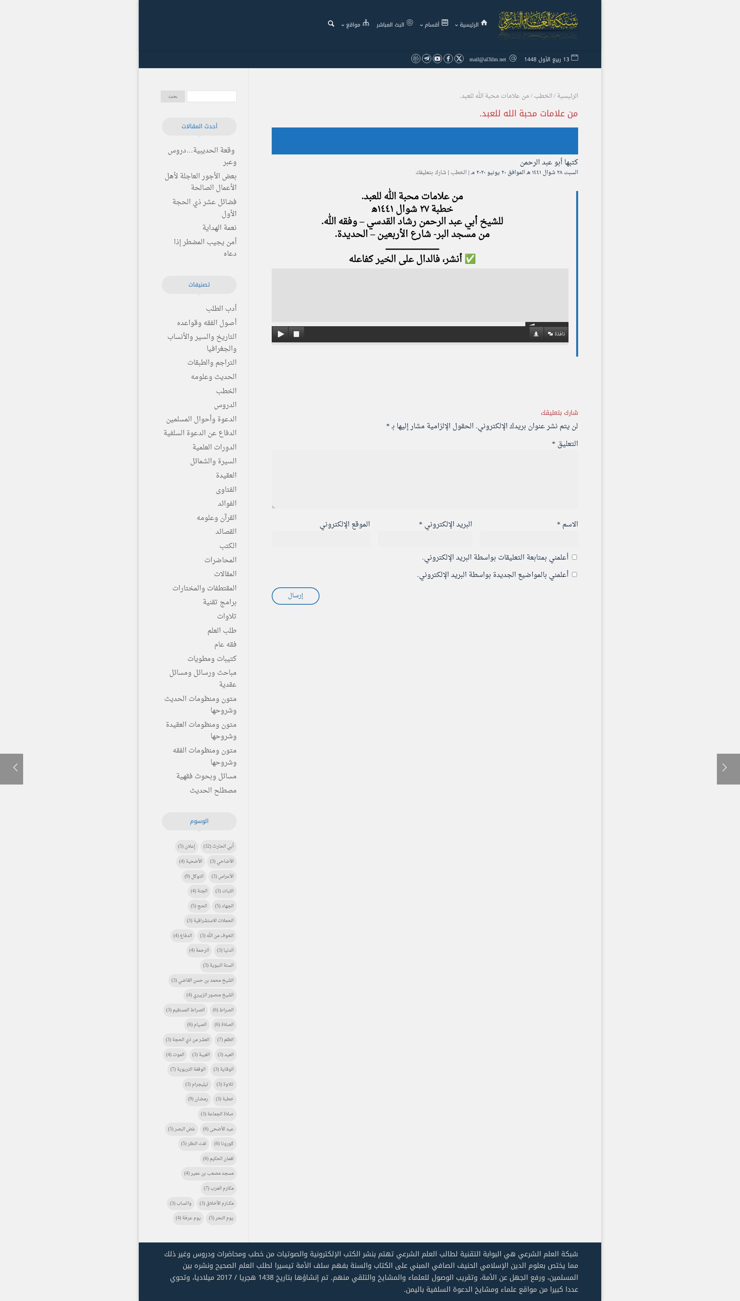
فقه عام (225, 645)
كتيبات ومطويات (212, 659)
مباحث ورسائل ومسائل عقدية (203, 679)
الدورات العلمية (214, 447)
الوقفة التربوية (187, 1069)
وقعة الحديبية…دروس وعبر (202, 156)
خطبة (225, 1099)
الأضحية (190, 861)
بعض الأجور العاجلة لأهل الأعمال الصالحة (201, 182)
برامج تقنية (220, 602)
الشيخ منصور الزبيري (210, 995)
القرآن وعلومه (217, 518)
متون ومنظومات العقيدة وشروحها (201, 731)
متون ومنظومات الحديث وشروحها (200, 705)
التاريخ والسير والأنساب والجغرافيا (202, 343)
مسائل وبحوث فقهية (206, 776)
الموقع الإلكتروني (345, 524)
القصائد (226, 532)
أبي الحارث (219, 846)
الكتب (228, 546)
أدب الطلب (221, 309)
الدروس (225, 405)
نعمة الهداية (219, 228)
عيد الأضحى (218, 1129)
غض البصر (181, 1129)
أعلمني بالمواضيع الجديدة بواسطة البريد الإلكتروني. (492, 575)
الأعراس (223, 876)
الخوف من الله (217, 936)
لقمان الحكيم (218, 1159)
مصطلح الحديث (213, 791)
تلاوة (225, 1084)
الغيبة (201, 1055)
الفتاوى (226, 490)
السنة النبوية (218, 965)
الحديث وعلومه (214, 377)
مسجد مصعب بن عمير (209, 1173)
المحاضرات (220, 560)
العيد (226, 1055)
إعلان (186, 846)
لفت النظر (193, 1144)
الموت (175, 1055)
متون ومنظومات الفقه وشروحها (205, 757)
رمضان (198, 1099)
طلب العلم (222, 631)
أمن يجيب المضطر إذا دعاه (205, 248)
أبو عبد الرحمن (541, 162)
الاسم (567, 524)
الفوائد (227, 504)
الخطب (459, 173)
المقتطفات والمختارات (204, 588)
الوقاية (224, 1069)
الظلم (225, 1040)
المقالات (225, 574)
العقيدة (226, 476)
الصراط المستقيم (185, 1010)
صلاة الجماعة (217, 1114)
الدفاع (182, 936)
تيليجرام (197, 1084)
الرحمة (199, 950)
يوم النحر (221, 1218)
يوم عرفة (188, 1218)
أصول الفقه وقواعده (207, 323)
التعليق (565, 444)
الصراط (223, 1010)
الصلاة (224, 1025)
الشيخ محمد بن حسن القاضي (203, 980)
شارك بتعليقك (430, 173)
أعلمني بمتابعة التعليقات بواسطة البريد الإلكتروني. (495, 558)
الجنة (199, 891)
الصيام (197, 1025)
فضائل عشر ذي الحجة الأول (204, 208)
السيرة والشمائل (213, 461)
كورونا (224, 1144)
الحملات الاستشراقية (210, 921)
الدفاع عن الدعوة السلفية (200, 433)
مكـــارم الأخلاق (217, 1203)
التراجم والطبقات (212, 363)
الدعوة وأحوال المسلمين (201, 419)
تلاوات (227, 617)
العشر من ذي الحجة (187, 1040)
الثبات (224, 891)
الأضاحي (222, 861)
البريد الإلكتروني (445, 524)
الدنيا (225, 950)
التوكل (194, 876)
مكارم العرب (219, 1188)
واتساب (181, 1203)
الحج (199, 906)
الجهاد (224, 906)
